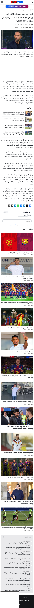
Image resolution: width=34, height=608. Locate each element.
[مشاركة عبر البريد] (12, 206)
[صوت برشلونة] (17, 2)
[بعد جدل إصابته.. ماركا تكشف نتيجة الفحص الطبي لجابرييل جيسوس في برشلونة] (17, 266)
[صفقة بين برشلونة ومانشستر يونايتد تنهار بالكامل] (17, 242)
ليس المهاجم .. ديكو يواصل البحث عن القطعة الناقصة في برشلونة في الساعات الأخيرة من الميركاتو (19, 427)
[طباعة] (9, 206)
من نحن (29, 600)
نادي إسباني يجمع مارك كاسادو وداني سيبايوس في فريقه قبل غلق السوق (17, 376)
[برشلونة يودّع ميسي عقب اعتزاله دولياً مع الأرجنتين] (17, 317)
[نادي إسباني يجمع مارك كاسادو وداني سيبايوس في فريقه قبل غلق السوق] (17, 365)
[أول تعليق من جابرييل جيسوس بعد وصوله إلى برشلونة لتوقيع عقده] (17, 391)
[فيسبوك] (30, 206)
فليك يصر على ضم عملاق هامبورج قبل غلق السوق (20, 478)
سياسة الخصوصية (23, 600)
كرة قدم (25, 10)
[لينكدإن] (24, 206)
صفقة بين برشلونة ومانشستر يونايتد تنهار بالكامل (20, 253)
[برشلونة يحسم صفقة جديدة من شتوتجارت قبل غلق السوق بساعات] (17, 442)
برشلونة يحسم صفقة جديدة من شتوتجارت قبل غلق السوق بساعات (18, 453)
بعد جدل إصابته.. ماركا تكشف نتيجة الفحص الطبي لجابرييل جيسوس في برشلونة (18, 277)
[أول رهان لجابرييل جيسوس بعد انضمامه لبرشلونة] (17, 341)
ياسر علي (30, 25)
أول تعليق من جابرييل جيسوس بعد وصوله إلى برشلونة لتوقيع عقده (18, 402)
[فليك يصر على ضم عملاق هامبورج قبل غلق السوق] (17, 467)
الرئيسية (30, 10)
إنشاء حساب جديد (13, 224)
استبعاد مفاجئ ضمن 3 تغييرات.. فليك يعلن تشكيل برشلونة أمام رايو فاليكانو (17, 303)
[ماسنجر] (21, 206)
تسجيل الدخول (21, 224)
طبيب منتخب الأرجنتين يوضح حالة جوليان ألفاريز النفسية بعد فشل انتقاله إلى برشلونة (17, 528)
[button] (17, 6)
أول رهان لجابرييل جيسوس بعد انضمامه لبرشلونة (21, 352)
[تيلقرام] (15, 206)
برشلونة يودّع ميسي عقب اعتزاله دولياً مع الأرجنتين (20, 328)
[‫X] (27, 206)
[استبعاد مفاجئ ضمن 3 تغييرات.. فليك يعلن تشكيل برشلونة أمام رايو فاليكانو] (17, 292)
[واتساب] (18, 206)
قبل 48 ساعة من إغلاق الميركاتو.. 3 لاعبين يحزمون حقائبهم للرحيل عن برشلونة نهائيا (18, 502)
